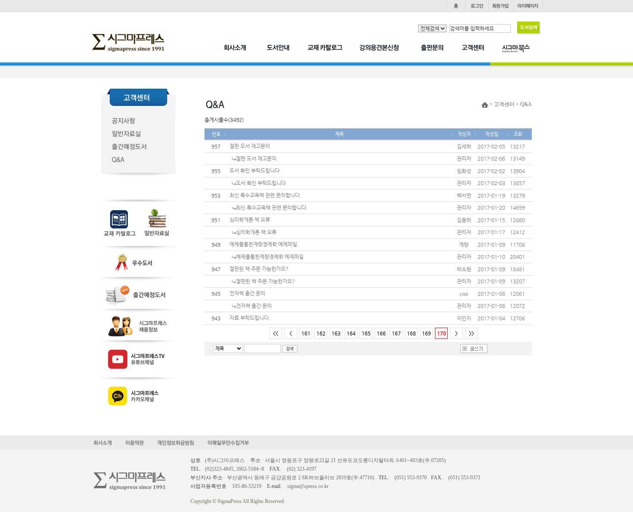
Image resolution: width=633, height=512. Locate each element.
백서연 (464, 195)
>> (471, 333)
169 (426, 333)
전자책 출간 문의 (247, 293)
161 (305, 333)
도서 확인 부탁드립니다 (254, 171)
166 (381, 333)
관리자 (464, 158)
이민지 (464, 318)
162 (321, 333)
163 (336, 333)
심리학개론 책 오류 (250, 220)
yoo (463, 294)
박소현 (464, 269)
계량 (464, 245)
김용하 (464, 220)
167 (396, 333)
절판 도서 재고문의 (250, 146)
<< (275, 333)
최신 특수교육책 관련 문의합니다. (265, 195)
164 (351, 333)
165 (366, 333)
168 (411, 333)
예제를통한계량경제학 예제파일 (263, 244)
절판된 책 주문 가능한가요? (259, 269)
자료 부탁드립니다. (250, 318)
